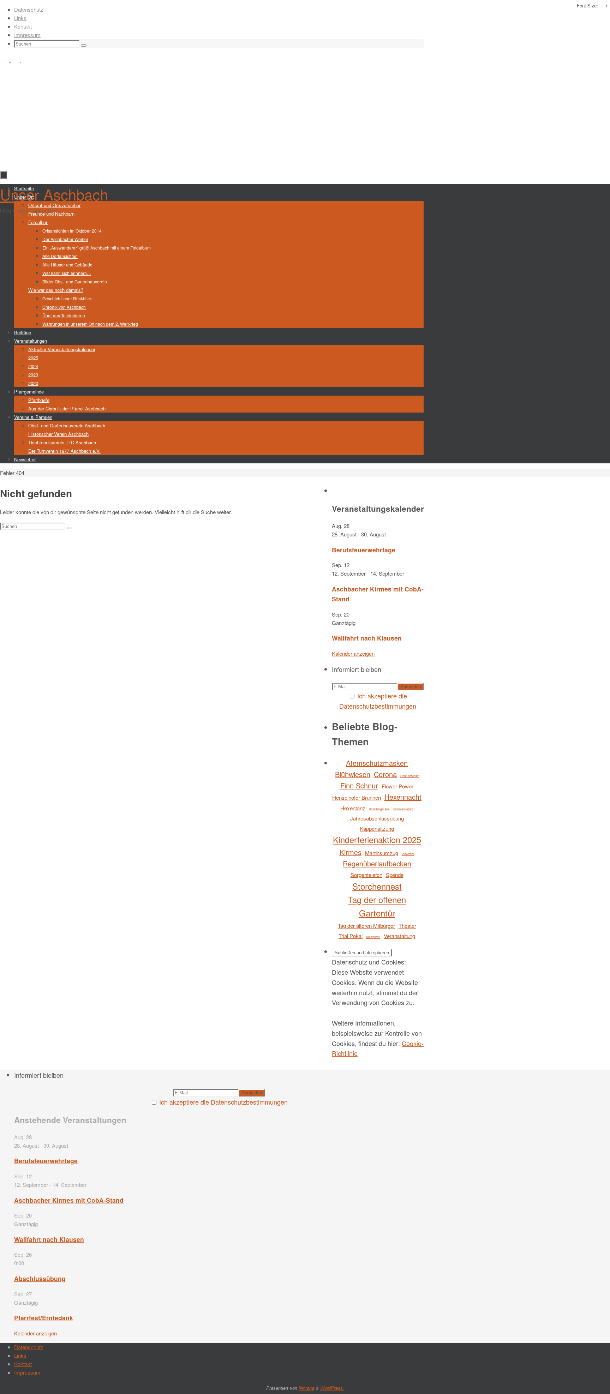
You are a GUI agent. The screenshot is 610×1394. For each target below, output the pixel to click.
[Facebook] (5, 60)
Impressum (27, 34)
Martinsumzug (381, 853)
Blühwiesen (352, 774)
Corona (385, 774)
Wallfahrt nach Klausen (367, 637)
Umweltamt (373, 937)
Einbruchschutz (409, 776)
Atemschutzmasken (377, 763)
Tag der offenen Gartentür (377, 906)
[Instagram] (16, 60)
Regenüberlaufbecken (377, 863)
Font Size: (587, 5)
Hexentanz (352, 808)
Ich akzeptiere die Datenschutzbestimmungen (223, 1101)
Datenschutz (28, 9)
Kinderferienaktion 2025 (377, 839)
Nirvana (306, 1387)
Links (20, 18)
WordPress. (332, 1387)
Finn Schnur (359, 785)
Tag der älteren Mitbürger (366, 925)
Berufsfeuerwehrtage (363, 549)
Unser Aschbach (54, 194)
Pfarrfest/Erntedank (43, 1317)
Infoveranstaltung (403, 809)
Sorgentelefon (366, 874)
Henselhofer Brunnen (356, 797)
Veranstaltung (399, 935)
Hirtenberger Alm (379, 809)
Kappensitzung (377, 828)
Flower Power (397, 786)
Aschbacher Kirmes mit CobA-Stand (69, 1200)
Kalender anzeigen (353, 653)
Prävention (408, 854)
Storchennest (377, 886)
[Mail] (25, 60)
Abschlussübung (40, 1278)
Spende (394, 874)
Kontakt (23, 26)
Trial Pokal (351, 935)
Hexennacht (402, 797)
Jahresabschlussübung (377, 818)
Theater (407, 925)
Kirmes (350, 852)
